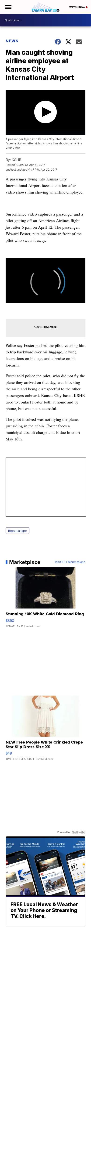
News (12, 41)
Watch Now (77, 7)
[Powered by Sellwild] (78, 832)
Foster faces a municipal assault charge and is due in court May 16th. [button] (43, 432)
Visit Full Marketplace (70, 562)
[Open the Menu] (8, 7)
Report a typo (17, 530)
